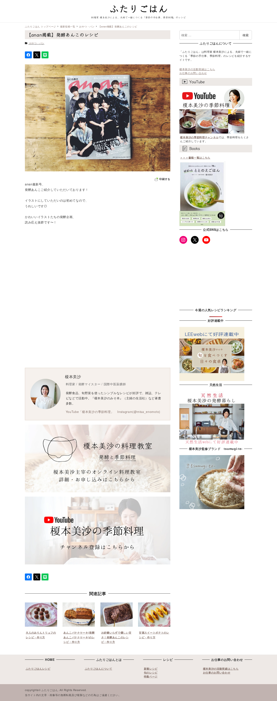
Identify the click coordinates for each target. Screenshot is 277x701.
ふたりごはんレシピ (38, 669)
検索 (246, 35)
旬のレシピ (151, 672)
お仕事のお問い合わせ (193, 73)
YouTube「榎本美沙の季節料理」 (90, 411)
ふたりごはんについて (98, 669)
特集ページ (151, 676)
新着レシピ (151, 669)
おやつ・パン (36, 43)
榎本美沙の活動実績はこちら (197, 69)
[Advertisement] (138, 266)
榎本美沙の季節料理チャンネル (199, 137)
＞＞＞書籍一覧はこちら (195, 157)
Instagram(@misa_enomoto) (138, 411)
